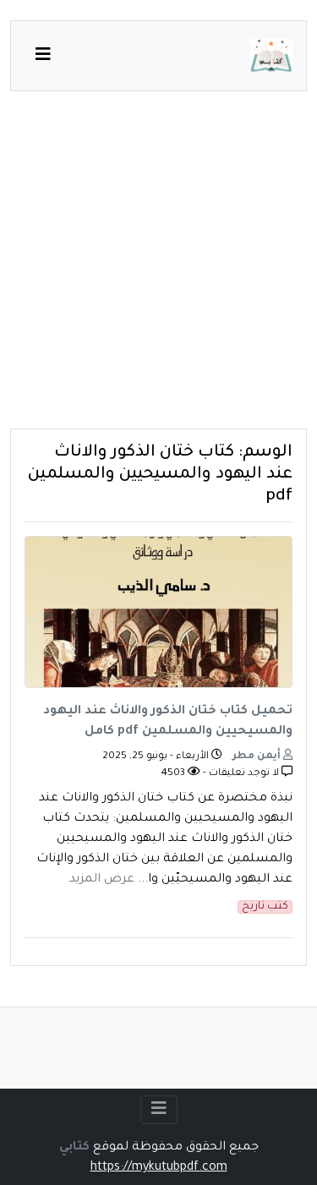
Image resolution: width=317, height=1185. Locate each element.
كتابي (74, 1148)
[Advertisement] (158, 270)
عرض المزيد (101, 880)
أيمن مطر (257, 756)
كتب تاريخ (265, 907)
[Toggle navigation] (159, 1109)
